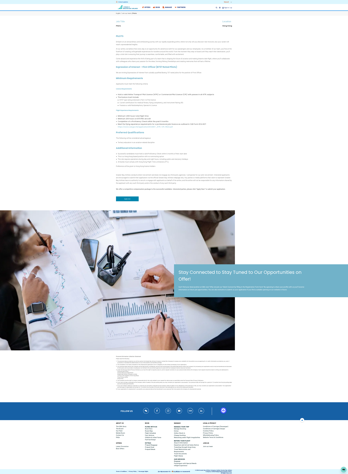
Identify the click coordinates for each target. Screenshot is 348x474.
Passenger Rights (143, 471)
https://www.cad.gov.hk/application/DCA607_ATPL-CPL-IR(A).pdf (145, 127)
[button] (217, 8)
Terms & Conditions (121, 471)
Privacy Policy (133, 471)
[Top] (302, 420)
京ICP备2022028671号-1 (164, 471)
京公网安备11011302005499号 (181, 471)
